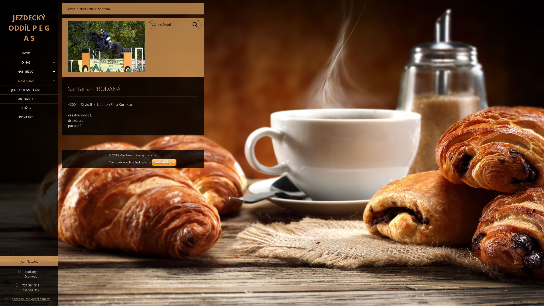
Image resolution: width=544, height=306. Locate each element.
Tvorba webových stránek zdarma (130, 162)
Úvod (26, 53)
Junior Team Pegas (26, 90)
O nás (26, 62)
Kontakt (26, 117)
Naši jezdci (26, 71)
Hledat (195, 24)
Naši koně (26, 81)
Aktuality (26, 99)
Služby (26, 108)
